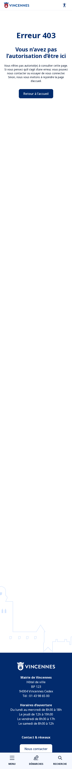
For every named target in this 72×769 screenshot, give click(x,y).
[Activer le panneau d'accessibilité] (64, 5)
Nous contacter (36, 749)
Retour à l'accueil (36, 94)
